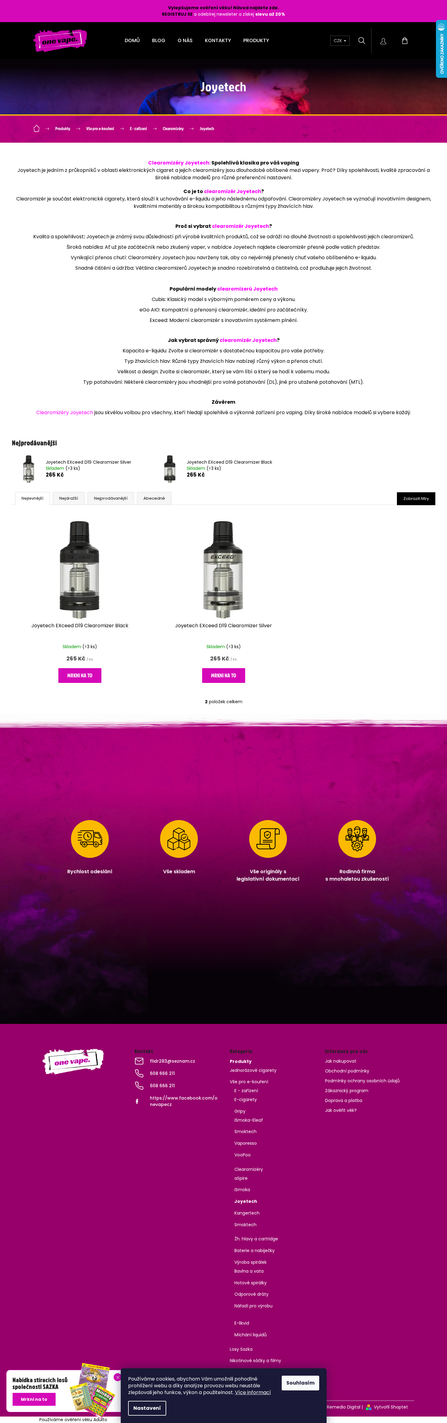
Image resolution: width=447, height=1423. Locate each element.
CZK (338, 41)
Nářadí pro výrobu (253, 1306)
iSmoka (242, 1190)
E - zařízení (246, 1091)
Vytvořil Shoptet (391, 1407)
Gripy (239, 1111)
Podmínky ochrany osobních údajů (362, 1081)
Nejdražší (68, 498)
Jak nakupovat (340, 1061)
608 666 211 (162, 1073)
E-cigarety (245, 1099)
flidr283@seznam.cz (172, 1061)
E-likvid (241, 1323)
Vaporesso (245, 1143)
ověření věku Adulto (86, 1420)
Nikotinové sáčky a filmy (255, 1361)
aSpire (241, 1178)
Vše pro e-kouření (249, 1082)
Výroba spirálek (250, 1262)
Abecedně (154, 498)
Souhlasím (300, 1382)
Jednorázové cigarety (253, 1070)
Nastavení (147, 1408)
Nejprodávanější (110, 498)
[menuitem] (132, 40)
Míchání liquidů (250, 1335)
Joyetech (245, 1201)
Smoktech (245, 1131)
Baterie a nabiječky (254, 1250)
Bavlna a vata (249, 1271)
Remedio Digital (343, 1407)
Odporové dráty (251, 1294)
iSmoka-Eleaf (248, 1120)
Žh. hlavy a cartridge (256, 1239)
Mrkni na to (79, 675)
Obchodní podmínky (347, 1071)
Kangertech (247, 1213)
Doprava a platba (343, 1100)
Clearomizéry (248, 1169)
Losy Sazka (241, 1349)
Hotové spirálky (250, 1283)
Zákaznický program (346, 1091)
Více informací (253, 1392)
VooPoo (242, 1155)
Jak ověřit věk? (341, 1110)
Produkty (241, 1061)
